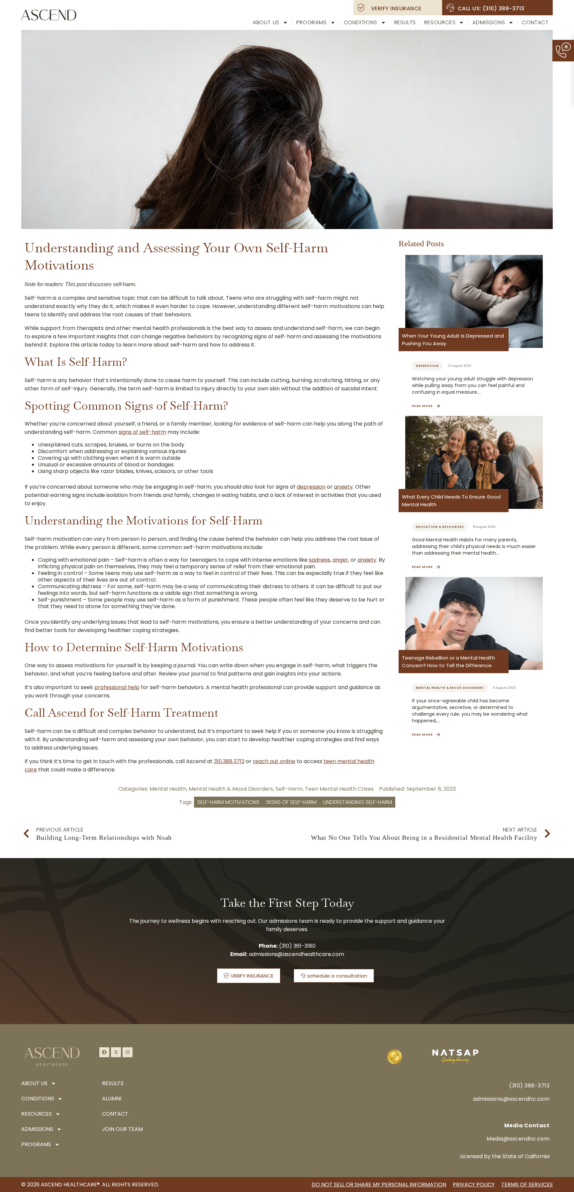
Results (405, 22)
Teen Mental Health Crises (339, 789)
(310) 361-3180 (297, 946)
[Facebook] (104, 1052)
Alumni (111, 1098)
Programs (311, 22)
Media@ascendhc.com (518, 1139)
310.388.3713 (229, 761)
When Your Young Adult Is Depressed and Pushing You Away (453, 339)
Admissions (488, 22)
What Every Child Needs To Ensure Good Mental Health (451, 500)
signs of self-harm (291, 802)
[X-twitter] (116, 1052)
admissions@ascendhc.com (511, 1099)
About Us (266, 22)
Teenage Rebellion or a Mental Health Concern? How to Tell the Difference (448, 661)
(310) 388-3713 (529, 1085)
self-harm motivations (228, 802)
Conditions (360, 22)
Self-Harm (289, 789)
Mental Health (167, 789)
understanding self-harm (357, 802)
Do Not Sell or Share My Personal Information (379, 1184)
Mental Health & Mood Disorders (231, 789)
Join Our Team (122, 1129)
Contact (535, 22)
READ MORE (422, 406)
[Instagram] (128, 1052)
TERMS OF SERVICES (527, 1184)
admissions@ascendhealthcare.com (296, 954)
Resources (439, 22)
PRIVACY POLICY (474, 1184)
